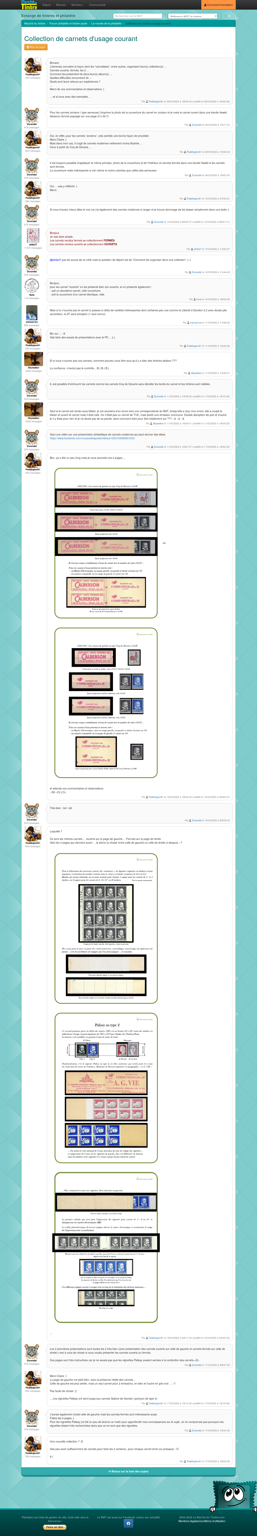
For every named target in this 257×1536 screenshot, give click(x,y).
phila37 (197, 249)
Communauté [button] (97, 5)
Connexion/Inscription (219, 5)
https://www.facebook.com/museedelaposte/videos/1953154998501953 (92, 438)
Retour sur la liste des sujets (129, 1471)
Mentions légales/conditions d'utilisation (202, 1521)
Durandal (196, 124)
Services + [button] (77, 5)
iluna (198, 299)
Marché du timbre (34, 23)
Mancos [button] (61, 5)
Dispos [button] (47, 5)
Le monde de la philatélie (106, 23)
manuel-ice (195, 322)
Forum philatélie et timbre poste (68, 23)
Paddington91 (156, 101)
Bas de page (37, 47)
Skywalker (196, 373)
